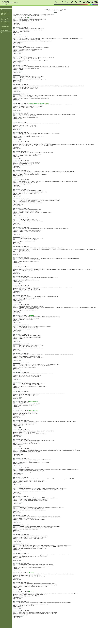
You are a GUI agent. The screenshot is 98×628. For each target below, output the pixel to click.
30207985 (21, 597)
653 (19, 205)
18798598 (21, 616)
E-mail (2, 32)
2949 (20, 589)
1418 (20, 120)
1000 (20, 360)
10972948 (21, 204)
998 (19, 379)
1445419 (20, 42)
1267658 (20, 300)
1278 (20, 53)
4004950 (20, 61)
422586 (20, 118)
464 (19, 91)
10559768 (21, 175)
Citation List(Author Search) (5, 30)
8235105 (20, 281)
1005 (20, 81)
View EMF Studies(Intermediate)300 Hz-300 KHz (5, 18)
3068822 (20, 51)
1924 (20, 427)
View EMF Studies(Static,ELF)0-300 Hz (5, 13)
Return (55, 12)
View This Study (16, 17)
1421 (20, 129)
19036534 (21, 444)
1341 (20, 72)
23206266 (21, 463)
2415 (20, 484)
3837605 (20, 71)
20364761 (21, 606)
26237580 (21, 501)
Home (2, 9)
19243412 (21, 425)
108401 (20, 330)
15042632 (21, 359)
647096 (20, 397)
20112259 (21, 454)
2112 (20, 446)
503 (19, 34)
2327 (20, 465)
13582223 (21, 80)
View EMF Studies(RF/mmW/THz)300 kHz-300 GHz (5, 23)
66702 (20, 128)
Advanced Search (5, 26)
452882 (20, 137)
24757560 (21, 473)
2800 (20, 531)
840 (19, 100)
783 (19, 158)
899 (19, 148)
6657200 (20, 291)
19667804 (21, 435)
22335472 (21, 482)
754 (19, 24)
